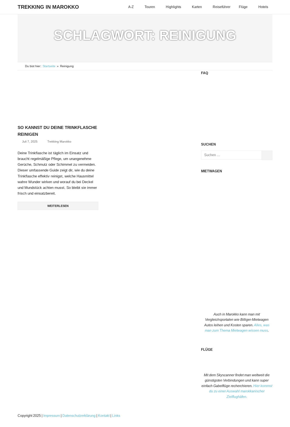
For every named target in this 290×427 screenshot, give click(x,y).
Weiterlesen (58, 206)
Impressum (51, 415)
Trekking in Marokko (48, 7)
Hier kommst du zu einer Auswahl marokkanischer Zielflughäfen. (240, 391)
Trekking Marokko (59, 141)
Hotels (263, 7)
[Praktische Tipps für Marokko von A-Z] (236, 130)
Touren (150, 7)
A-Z (131, 7)
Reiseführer (221, 7)
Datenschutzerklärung (79, 415)
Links (116, 415)
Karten (197, 7)
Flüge (243, 7)
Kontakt (104, 415)
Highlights (173, 7)
